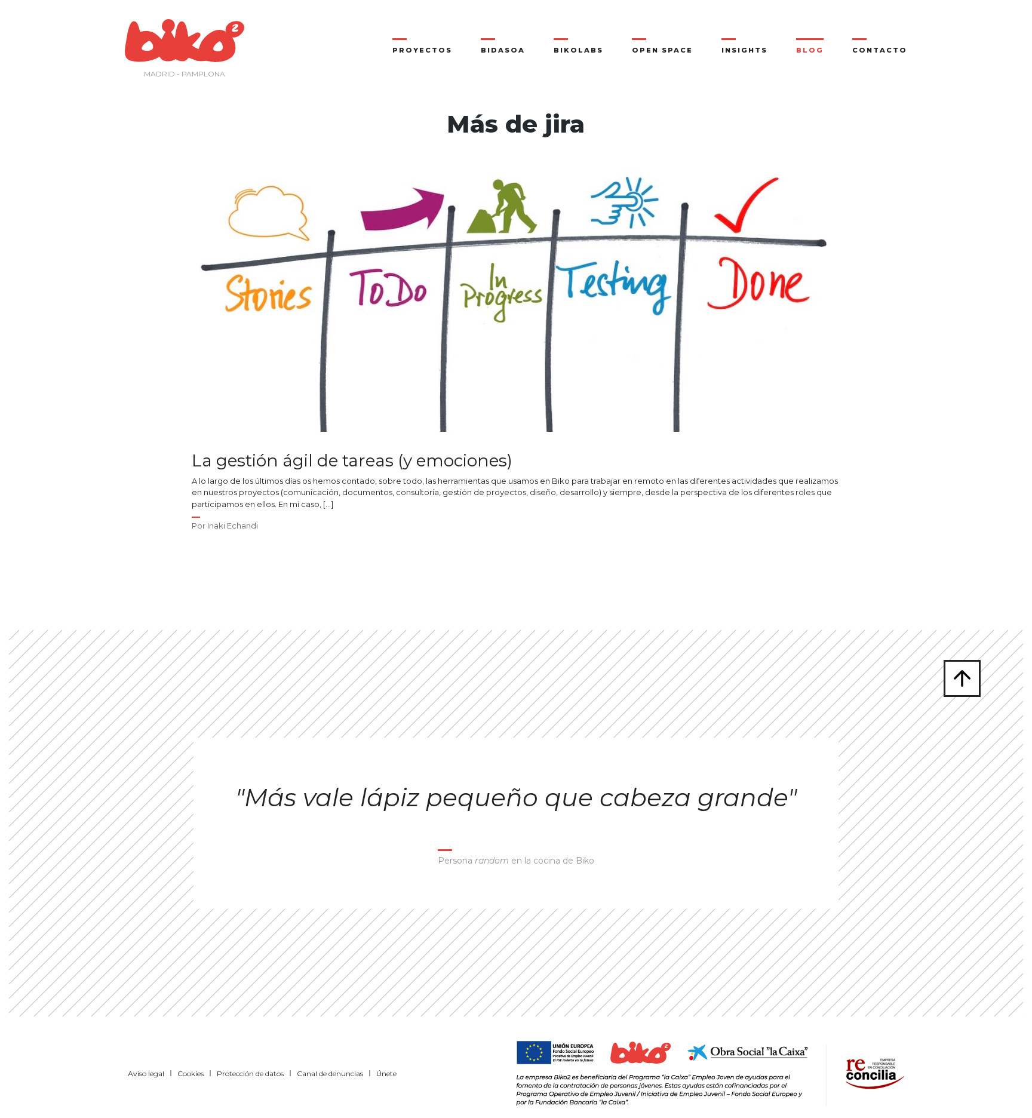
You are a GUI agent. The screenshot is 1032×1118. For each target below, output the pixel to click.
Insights (744, 50)
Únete (386, 1073)
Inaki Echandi (232, 525)
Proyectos (422, 50)
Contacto (879, 50)
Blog (810, 50)
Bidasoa (503, 50)
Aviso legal (146, 1073)
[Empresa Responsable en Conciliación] (872, 1073)
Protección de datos (250, 1073)
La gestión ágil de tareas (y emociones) (352, 461)
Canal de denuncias (330, 1073)
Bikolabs (578, 50)
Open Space (662, 50)
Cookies (190, 1073)
